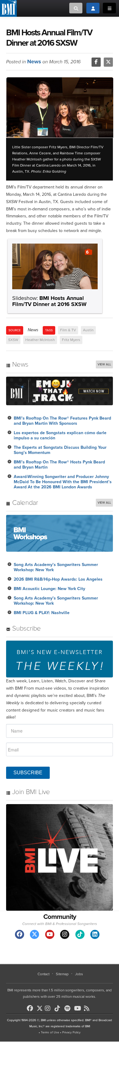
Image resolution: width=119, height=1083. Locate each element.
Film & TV (68, 330)
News (34, 61)
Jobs (79, 974)
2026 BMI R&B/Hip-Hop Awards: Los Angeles (58, 579)
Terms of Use (50, 1032)
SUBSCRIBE (27, 772)
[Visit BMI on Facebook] (19, 934)
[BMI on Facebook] (31, 1008)
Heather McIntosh (40, 340)
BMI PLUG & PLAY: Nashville (42, 612)
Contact (43, 974)
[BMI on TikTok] (59, 1008)
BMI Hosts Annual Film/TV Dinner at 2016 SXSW (49, 301)
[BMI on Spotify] (68, 1008)
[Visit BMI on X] (34, 934)
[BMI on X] (40, 1006)
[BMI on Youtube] (78, 1008)
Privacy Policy (71, 1032)
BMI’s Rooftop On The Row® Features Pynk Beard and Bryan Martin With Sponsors (62, 421)
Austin (88, 330)
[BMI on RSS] (88, 1008)
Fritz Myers (71, 340)
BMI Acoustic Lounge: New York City (49, 588)
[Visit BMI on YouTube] (49, 934)
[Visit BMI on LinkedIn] (94, 934)
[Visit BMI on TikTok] (80, 934)
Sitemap (62, 974)
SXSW (13, 340)
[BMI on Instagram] (49, 1008)
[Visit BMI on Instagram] (64, 934)
